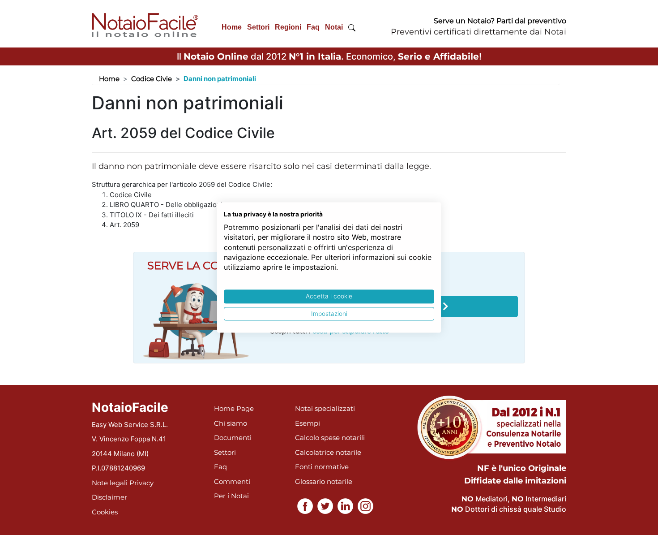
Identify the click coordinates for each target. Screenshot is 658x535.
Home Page (234, 408)
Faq (313, 27)
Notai (334, 27)
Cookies (105, 512)
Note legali (110, 483)
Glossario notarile (323, 481)
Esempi (307, 423)
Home (232, 27)
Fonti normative (322, 466)
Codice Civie (151, 78)
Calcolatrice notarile (328, 452)
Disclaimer (109, 497)
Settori (258, 27)
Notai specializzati (325, 408)
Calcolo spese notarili (330, 437)
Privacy (141, 483)
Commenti (232, 481)
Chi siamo (230, 423)
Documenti (233, 437)
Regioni (288, 27)
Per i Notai (231, 496)
